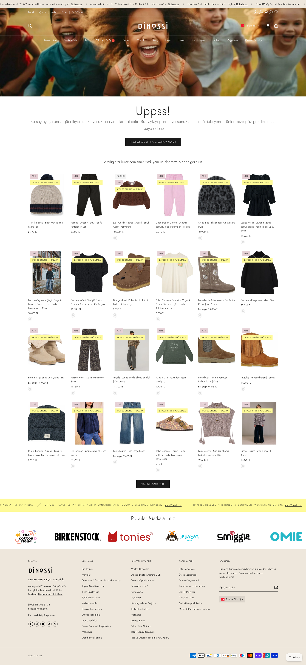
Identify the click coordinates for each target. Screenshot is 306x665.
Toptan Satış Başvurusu (93, 586)
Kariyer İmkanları (90, 603)
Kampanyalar (137, 591)
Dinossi (39, 655)
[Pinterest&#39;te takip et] (276, 12)
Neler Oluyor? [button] (52, 40)
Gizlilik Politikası (187, 591)
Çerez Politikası (186, 597)
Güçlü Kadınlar (89, 620)
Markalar (73, 40)
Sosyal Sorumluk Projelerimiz (96, 626)
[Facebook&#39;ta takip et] (255, 12)
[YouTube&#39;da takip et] (266, 12)
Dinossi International (92, 609)
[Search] (30, 26)
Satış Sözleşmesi (187, 569)
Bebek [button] (126, 40)
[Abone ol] (276, 587)
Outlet (216, 40)
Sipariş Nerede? (139, 586)
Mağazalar (232, 40)
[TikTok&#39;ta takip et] (271, 12)
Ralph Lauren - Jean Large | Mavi (129, 451)
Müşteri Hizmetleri (140, 569)
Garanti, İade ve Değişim (143, 603)
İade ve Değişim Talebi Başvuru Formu (150, 637)
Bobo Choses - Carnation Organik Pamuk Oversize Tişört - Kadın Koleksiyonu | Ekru (173, 304)
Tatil (87, 40)
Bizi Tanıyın (87, 569)
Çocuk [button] (140, 40)
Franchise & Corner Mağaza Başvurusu (101, 580)
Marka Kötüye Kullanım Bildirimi (194, 609)
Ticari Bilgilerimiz (90, 591)
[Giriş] (268, 26)
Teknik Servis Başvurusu (143, 632)
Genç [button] (155, 40)
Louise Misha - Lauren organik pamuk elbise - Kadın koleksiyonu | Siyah (258, 226)
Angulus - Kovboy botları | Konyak (258, 377)
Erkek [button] (181, 40)
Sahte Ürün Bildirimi (141, 626)
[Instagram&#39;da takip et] (261, 12)
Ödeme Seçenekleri (189, 580)
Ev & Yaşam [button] (198, 40)
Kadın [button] (168, 40)
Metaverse (136, 614)
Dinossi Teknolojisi (91, 614)
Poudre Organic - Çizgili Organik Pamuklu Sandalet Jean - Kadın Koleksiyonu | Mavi (45, 304)
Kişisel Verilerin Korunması (192, 586)
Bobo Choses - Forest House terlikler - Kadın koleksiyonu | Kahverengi (170, 455)
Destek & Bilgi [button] (253, 40)
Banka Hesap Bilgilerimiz (191, 603)
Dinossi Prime (138, 620)
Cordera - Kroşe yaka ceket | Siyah (258, 300)
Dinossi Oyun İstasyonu (143, 580)
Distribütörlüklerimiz (92, 637)
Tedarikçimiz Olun (91, 597)
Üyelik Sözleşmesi (188, 574)
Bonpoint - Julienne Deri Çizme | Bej (46, 377)
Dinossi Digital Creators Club (146, 574)
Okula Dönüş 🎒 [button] (105, 40)
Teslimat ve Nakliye (140, 609)
